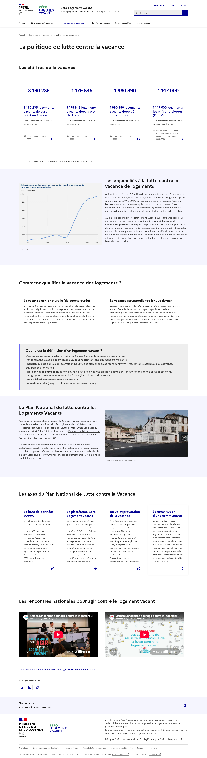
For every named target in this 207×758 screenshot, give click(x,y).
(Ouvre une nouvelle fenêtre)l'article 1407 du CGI (76, 375)
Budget (140, 748)
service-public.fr (130, 739)
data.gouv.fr (173, 739)
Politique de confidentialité (121, 748)
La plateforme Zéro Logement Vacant (81, 514)
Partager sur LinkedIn (22, 687)
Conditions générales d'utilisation (46, 748)
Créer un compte (178, 5)
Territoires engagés (101, 23)
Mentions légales (71, 748)
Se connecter (159, 5)
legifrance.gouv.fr (152, 739)
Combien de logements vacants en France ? (68, 161)
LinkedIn (185, 705)
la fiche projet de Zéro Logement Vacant (134, 733)
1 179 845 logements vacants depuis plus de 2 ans (82, 111)
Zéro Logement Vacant (42, 23)
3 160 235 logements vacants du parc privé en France (39, 111)
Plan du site (152, 748)
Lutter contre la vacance (72, 23)
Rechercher (185, 13)
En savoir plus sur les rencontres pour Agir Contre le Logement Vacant (58, 669)
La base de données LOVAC (38, 514)
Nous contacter (143, 23)
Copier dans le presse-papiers (37, 687)
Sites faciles (153, 754)
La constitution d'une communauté (167, 513)
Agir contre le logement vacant (35, 437)
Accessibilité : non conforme (94, 748)
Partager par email (30, 687)
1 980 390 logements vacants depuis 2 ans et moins (125, 111)
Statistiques (23, 748)
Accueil (22, 23)
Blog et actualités (123, 23)
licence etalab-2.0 (119, 754)
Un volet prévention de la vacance (125, 514)
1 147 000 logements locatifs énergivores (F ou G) (168, 111)
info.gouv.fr (110, 739)
